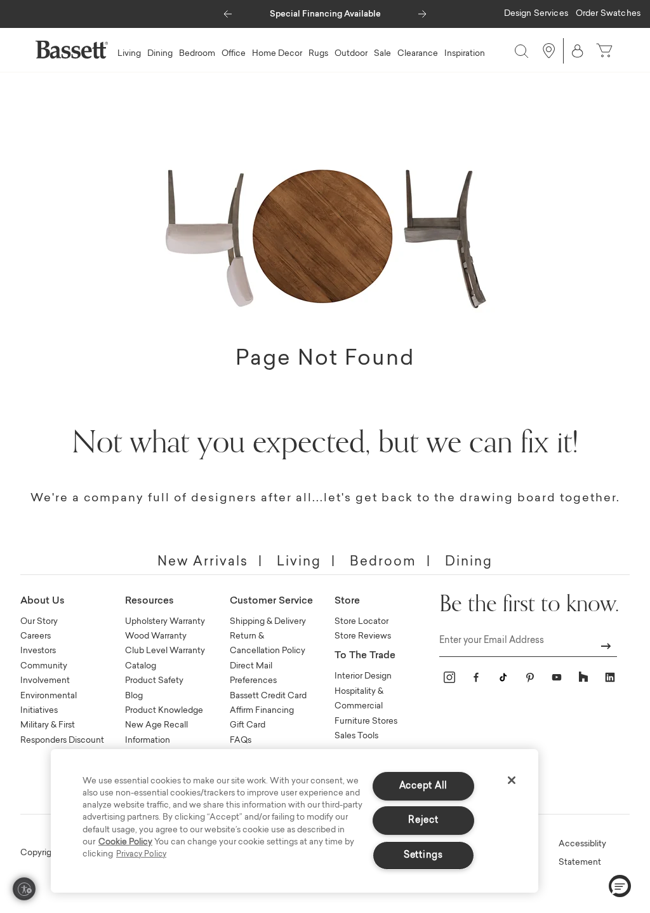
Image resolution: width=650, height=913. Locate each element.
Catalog (140, 666)
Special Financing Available (325, 14)
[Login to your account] (578, 51)
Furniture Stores (366, 721)
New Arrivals (202, 562)
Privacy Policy (141, 854)
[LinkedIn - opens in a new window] (610, 677)
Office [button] (234, 54)
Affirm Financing (262, 711)
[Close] (512, 780)
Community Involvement (45, 673)
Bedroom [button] (197, 54)
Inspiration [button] (464, 54)
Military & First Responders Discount (62, 732)
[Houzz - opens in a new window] (583, 677)
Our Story (39, 622)
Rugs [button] (318, 54)
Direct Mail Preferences (253, 673)
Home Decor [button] (277, 54)
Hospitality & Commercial (359, 698)
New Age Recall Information (156, 732)
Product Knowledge (164, 711)
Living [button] (129, 54)
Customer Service (271, 601)
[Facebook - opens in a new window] (476, 677)
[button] (227, 11)
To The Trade (365, 656)
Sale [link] (382, 54)
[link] (536, 15)
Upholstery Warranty (165, 622)
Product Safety (154, 681)
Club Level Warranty (165, 651)
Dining (469, 562)
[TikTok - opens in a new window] (503, 677)
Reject (423, 820)
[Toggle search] (518, 51)
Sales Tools (356, 736)
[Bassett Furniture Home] (72, 49)
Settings (423, 855)
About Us (42, 601)
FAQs (240, 740)
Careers (35, 636)
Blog (134, 696)
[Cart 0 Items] (606, 51)
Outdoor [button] (351, 54)
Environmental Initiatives (48, 703)
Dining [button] (160, 54)
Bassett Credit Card (268, 696)
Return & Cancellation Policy (267, 643)
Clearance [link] (417, 54)
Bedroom (383, 562)
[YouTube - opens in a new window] (557, 677)
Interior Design (363, 676)
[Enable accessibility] (24, 888)
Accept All (423, 786)
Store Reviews (363, 636)
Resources (149, 601)
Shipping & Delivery (268, 622)
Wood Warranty (156, 636)
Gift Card (247, 725)
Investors (38, 651)
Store (347, 601)
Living (299, 562)
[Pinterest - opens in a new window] (530, 677)
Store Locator (361, 622)
